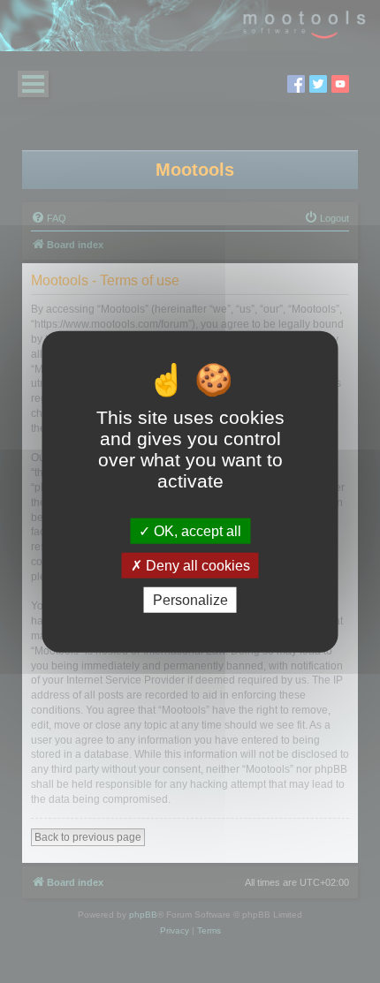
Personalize (190, 600)
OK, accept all (195, 530)
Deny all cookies (196, 564)
